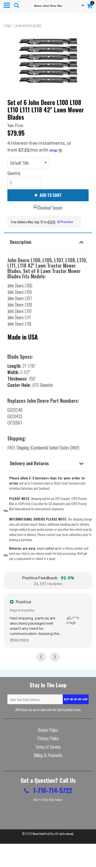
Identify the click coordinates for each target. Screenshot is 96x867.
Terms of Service (48, 747)
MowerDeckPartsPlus (43, 833)
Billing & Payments (48, 755)
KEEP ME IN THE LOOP (76, 699)
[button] (19, 639)
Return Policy (48, 730)
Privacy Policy (48, 738)
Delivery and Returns (29, 463)
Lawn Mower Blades (28, 25)
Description (20, 241)
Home (7, 25)
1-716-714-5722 (52, 790)
